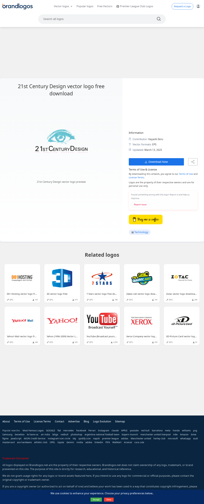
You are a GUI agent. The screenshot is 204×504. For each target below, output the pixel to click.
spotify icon (84, 438)
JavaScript (16, 438)
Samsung (7, 434)
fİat (59, 430)
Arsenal (128, 442)
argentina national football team (102, 434)
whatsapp (185, 438)
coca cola (139, 442)
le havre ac (33, 434)
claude (115, 430)
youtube (134, 430)
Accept (96, 499)
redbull (64, 434)
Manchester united (141, 438)
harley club (159, 438)
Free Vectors (104, 6)
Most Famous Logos (33, 430)
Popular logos (84, 6)
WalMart (116, 442)
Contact (59, 421)
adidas (124, 438)
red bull (145, 430)
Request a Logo (182, 6)
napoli (96, 438)
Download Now (158, 161)
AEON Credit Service (34, 438)
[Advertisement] (102, 52)
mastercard (8, 442)
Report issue (140, 204)
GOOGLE (50, 430)
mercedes (68, 430)
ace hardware (24, 442)
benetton (20, 434)
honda (176, 430)
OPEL (52, 442)
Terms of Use (186, 174)
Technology (141, 232)
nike (175, 434)
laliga (55, 434)
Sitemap (120, 421)
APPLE (124, 430)
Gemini (70, 442)
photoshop (76, 434)
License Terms (42, 421)
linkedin (99, 442)
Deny (108, 499)
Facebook (81, 430)
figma (5, 438)
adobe (88, 442)
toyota (61, 442)
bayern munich (130, 434)
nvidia (79, 442)
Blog (86, 421)
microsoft (173, 438)
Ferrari (92, 430)
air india (45, 434)
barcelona (157, 430)
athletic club (40, 442)
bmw (193, 434)
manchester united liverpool (155, 434)
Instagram (103, 430)
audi (195, 438)
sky (74, 438)
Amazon (184, 434)
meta (167, 430)
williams (186, 430)
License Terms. (137, 177)
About (6, 421)
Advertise (74, 421)
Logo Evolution (102, 421)
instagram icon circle (59, 438)
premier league (110, 438)
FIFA (108, 442)
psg (195, 430)
